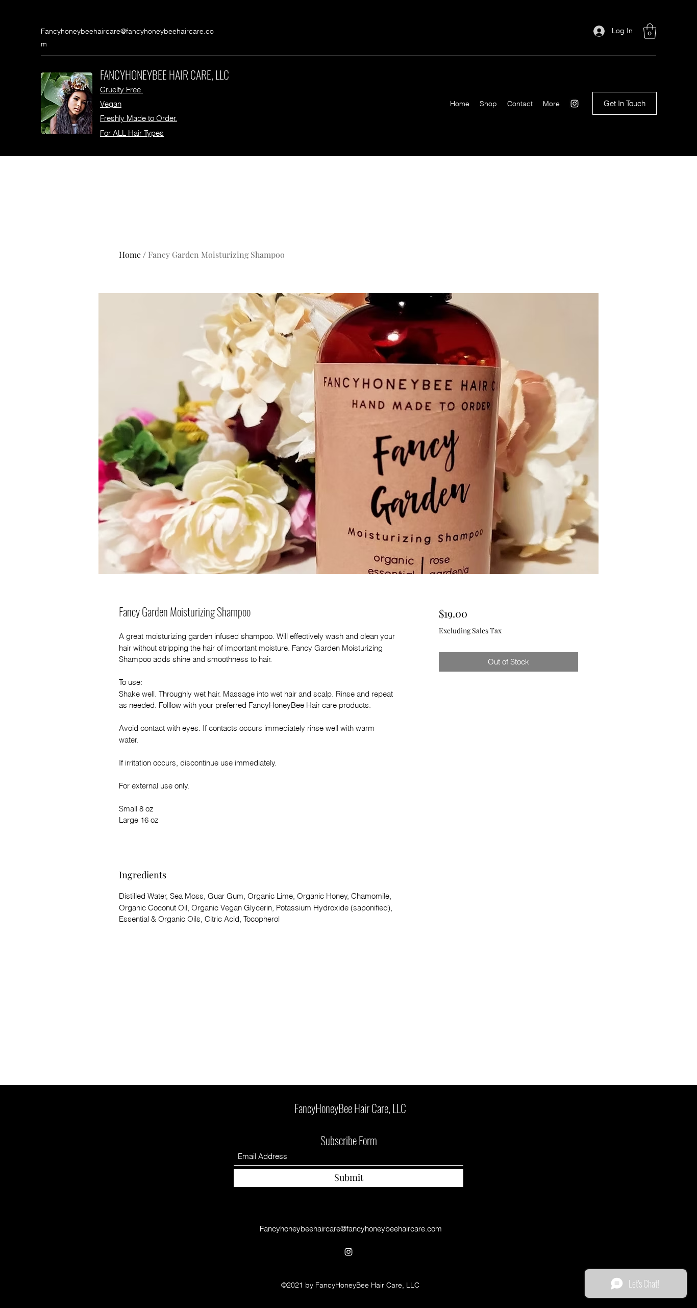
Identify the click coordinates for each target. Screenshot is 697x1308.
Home (130, 254)
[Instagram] (574, 103)
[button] (649, 31)
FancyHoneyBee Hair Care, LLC (350, 1108)
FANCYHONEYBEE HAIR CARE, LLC (164, 74)
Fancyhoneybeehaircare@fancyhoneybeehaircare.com (351, 1228)
